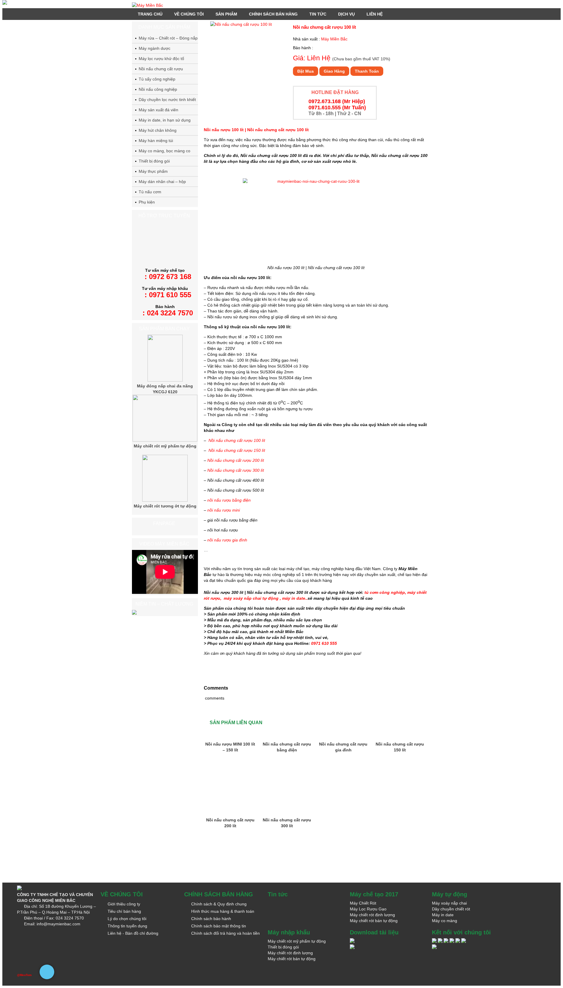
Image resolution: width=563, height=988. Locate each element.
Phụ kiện (147, 202)
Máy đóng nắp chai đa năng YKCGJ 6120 (165, 389)
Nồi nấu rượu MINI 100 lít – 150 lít (230, 747)
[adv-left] (4, 3)
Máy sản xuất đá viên (158, 109)
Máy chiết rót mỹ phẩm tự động (165, 446)
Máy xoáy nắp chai (449, 903)
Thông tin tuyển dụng (127, 926)
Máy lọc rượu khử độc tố (161, 58)
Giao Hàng (334, 71)
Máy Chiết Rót (363, 903)
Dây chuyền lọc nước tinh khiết (167, 99)
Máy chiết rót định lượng (372, 914)
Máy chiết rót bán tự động (374, 920)
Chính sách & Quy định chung (219, 904)
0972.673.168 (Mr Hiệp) (336, 101)
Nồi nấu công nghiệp (158, 89)
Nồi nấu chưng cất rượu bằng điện (287, 747)
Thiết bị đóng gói (154, 161)
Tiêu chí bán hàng (124, 911)
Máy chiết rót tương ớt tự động (165, 506)
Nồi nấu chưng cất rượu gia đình (343, 747)
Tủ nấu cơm (150, 191)
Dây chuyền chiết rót (451, 909)
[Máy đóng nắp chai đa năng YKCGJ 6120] (165, 380)
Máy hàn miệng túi (156, 140)
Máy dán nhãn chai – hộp (162, 181)
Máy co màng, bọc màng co (164, 150)
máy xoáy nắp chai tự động (252, 598)
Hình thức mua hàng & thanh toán (222, 911)
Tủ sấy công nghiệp (157, 79)
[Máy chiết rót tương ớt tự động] (165, 500)
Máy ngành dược (154, 48)
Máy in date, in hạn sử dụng (165, 120)
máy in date (293, 598)
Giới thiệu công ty (124, 904)
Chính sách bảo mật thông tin (218, 926)
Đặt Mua (305, 71)
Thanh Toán (367, 71)
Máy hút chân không (158, 130)
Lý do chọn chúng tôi (127, 918)
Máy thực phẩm (153, 171)
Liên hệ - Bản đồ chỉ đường (133, 933)
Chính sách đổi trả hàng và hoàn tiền (225, 933)
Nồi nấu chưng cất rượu (161, 68)
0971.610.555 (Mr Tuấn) (337, 107)
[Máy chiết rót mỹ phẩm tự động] (165, 440)
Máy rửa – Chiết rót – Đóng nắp (168, 38)
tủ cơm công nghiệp (384, 592)
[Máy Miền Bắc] (281, 5)
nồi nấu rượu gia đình (227, 540)
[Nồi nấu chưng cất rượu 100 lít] (241, 24)
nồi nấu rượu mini (223, 510)
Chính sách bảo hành (211, 918)
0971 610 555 (324, 643)
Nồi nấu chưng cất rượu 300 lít (235, 470)
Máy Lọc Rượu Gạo (368, 909)
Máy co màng (444, 920)
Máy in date (443, 914)
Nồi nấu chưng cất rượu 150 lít (236, 450)
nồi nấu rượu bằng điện (229, 500)
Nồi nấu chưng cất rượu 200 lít (235, 460)
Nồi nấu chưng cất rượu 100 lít (236, 440)
